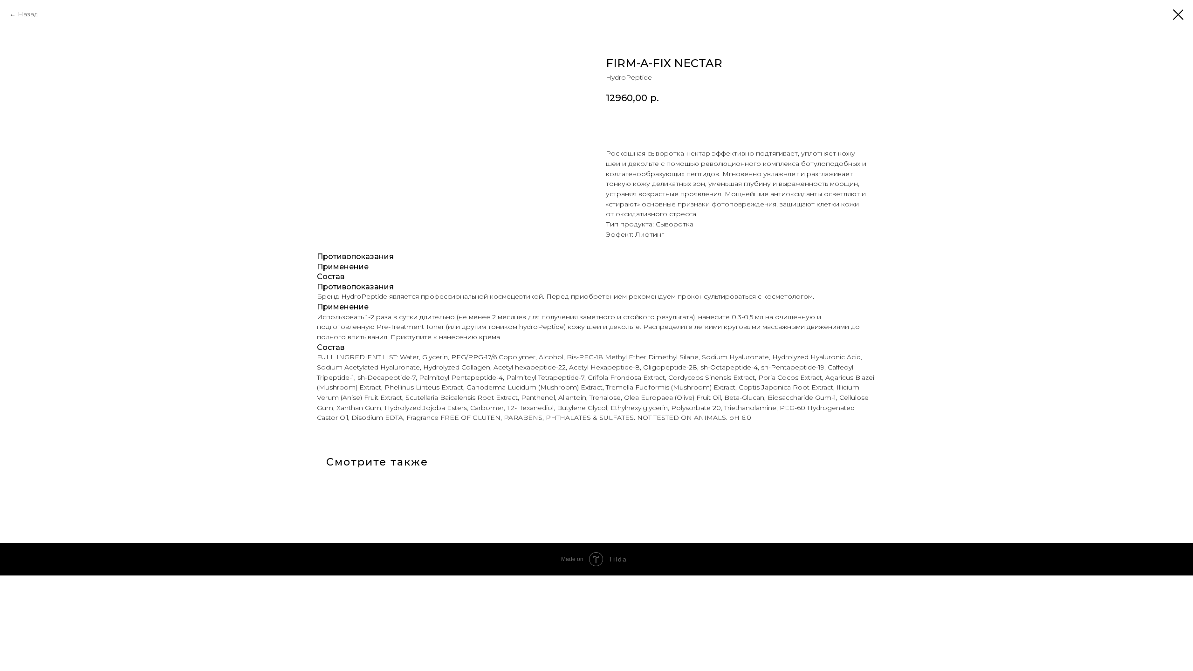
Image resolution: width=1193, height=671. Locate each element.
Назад (28, 14)
